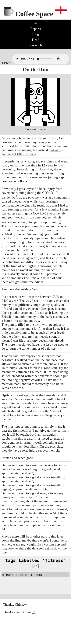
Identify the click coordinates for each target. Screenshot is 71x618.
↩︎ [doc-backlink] (25, 604)
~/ (35, 23)
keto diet (46, 169)
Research (35, 45)
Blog (35, 34)
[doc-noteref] (16, 197)
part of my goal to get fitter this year (32, 152)
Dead (35, 40)
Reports (35, 29)
